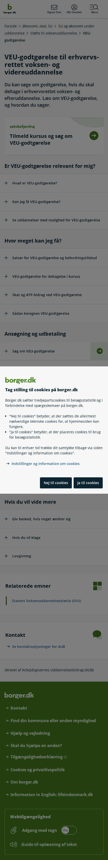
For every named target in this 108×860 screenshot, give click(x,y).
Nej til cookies (56, 482)
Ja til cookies (88, 482)
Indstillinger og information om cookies (46, 463)
